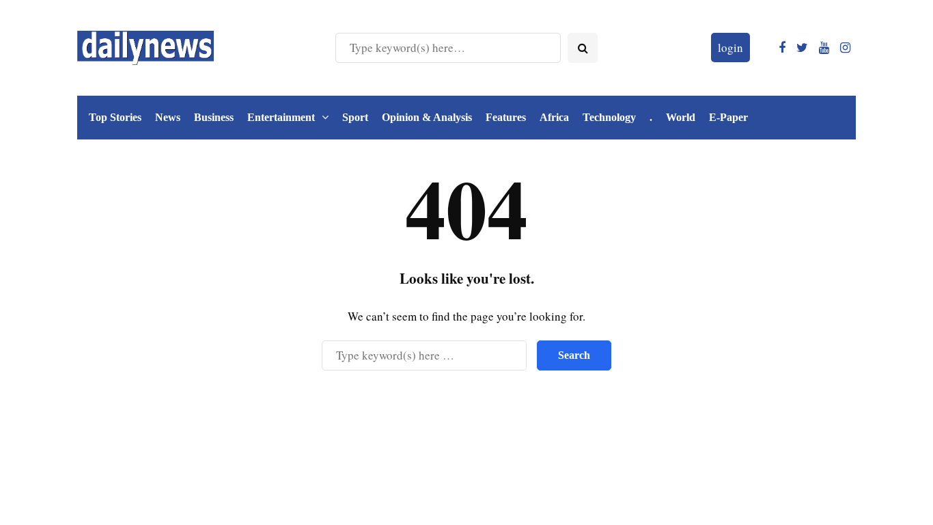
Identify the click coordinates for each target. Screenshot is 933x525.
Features (506, 117)
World (680, 117)
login (730, 47)
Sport (355, 117)
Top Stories (115, 117)
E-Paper (728, 117)
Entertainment (281, 117)
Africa (554, 117)
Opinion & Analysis (427, 117)
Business (214, 117)
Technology (609, 117)
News (167, 117)
